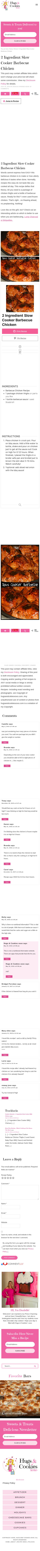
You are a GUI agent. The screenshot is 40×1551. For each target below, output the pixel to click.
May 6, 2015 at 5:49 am (9, 726)
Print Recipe (21, 331)
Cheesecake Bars (20, 1517)
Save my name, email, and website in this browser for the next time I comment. (16, 1236)
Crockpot (25, 665)
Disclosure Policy (11, 672)
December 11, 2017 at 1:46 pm (13, 872)
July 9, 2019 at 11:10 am (10, 1063)
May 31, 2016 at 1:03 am (12, 847)
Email (3, 1213)
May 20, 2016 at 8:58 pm (12, 945)
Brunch (20, 1497)
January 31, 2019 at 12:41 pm (11, 1033)
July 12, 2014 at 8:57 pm (10, 1087)
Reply (5, 742)
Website (4, 1222)
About (13, 1542)
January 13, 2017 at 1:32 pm (11, 986)
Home (8, 1542)
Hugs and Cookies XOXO (10, 5)
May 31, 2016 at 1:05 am (12, 749)
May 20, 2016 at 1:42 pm (9, 919)
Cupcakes (20, 1528)
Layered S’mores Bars (14, 1413)
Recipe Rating (6, 1175)
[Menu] (37, 4)
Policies (31, 1542)
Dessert (20, 1502)
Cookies (20, 1522)
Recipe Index (22, 1542)
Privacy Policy (9, 1483)
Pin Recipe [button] (21, 338)
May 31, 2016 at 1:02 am (12, 826)
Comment (5, 1184)
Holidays (20, 1512)
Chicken (18, 665)
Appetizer (20, 1492)
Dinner (33, 665)
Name (4, 1203)
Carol (6, 869)
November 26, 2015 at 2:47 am (11, 803)
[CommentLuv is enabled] (13, 1264)
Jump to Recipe (12, 101)
